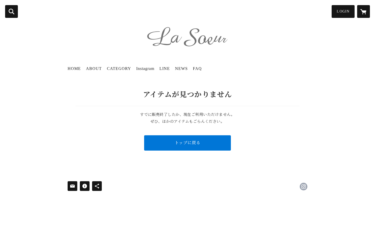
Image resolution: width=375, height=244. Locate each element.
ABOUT (94, 68)
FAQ (197, 68)
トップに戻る (188, 143)
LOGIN (343, 11)
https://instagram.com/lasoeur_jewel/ (303, 186)
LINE (164, 68)
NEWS (181, 68)
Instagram (145, 68)
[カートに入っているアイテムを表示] (363, 11)
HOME (74, 68)
